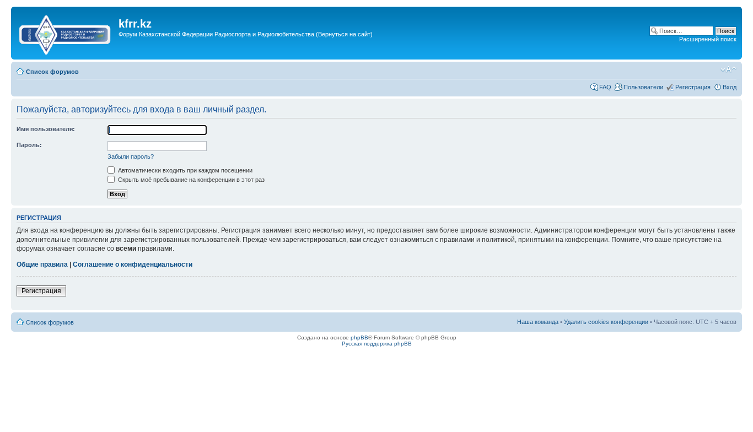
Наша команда (537, 321)
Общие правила (42, 264)
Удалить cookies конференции (606, 321)
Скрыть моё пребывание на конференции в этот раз (190, 179)
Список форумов (52, 71)
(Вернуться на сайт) (344, 34)
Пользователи (643, 87)
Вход (729, 87)
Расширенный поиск (707, 39)
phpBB (359, 337)
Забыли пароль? (130, 156)
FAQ (605, 87)
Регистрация (693, 87)
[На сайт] (66, 32)
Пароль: (29, 145)
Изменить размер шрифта (728, 69)
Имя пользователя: (46, 129)
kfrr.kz (135, 24)
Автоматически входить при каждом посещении (184, 170)
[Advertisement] (319, 51)
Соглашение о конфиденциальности (132, 264)
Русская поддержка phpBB (377, 344)
